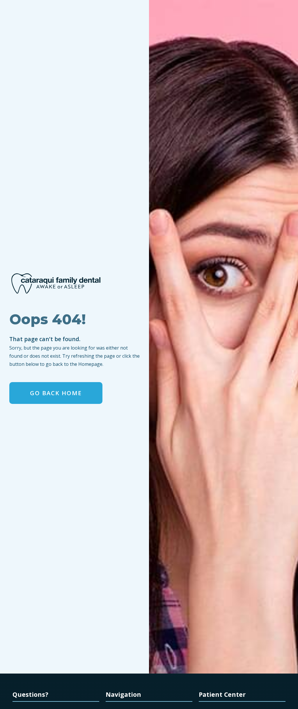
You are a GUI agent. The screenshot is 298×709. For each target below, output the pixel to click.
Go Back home (56, 393)
